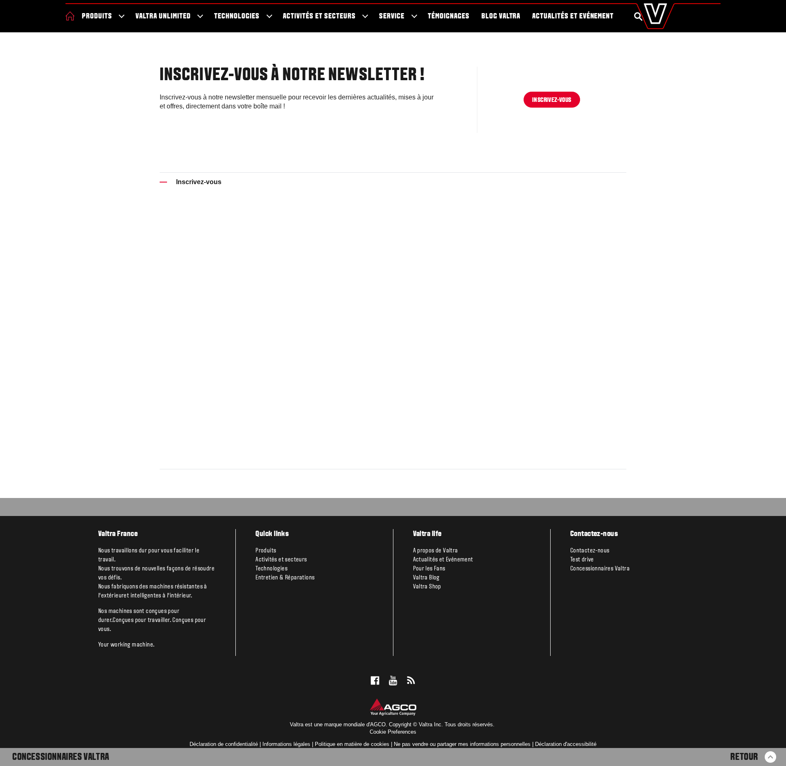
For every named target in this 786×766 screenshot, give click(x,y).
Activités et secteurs (319, 16)
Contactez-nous (590, 551)
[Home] (70, 15)
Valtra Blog (426, 578)
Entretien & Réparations (284, 578)
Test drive (582, 560)
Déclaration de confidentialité (224, 744)
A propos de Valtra (435, 551)
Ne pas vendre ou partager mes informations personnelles (462, 744)
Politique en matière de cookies (352, 744)
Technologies (237, 16)
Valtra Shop (427, 587)
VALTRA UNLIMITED (163, 16)
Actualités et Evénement (573, 16)
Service (391, 16)
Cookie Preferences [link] (393, 732)
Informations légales (286, 744)
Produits (97, 16)
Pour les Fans (429, 569)
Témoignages (449, 16)
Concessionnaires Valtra (60, 757)
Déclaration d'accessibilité (565, 744)
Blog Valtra (501, 16)
